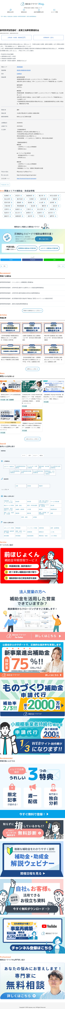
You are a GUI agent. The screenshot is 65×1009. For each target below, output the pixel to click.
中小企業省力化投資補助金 (55, 467)
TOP (2, 16)
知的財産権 (30, 535)
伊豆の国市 (53, 195)
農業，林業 (24, 517)
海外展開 (6, 535)
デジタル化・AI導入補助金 (32, 467)
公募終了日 (4, 126)
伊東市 (52, 209)
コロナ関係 (54, 535)
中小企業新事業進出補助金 (15, 472)
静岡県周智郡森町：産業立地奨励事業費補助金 (14, 304)
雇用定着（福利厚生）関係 (9, 532)
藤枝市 (6, 216)
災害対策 (41, 528)
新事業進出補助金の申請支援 (27, 248)
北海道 (29, 486)
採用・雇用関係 (55, 528)
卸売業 (29, 501)
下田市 (41, 216)
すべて (23, 455)
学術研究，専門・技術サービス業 (9, 509)
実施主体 (3, 109)
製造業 (18, 70)
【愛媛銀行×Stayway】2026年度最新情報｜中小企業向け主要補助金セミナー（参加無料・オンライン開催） (32, 425)
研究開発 (18, 535)
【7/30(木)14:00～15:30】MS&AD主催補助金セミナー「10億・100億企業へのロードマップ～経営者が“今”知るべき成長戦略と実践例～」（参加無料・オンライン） (32, 399)
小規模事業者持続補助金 (21, 467)
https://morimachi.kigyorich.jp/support (26, 178)
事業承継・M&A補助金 (44, 467)
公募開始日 (4, 122)
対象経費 (3, 77)
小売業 (29, 509)
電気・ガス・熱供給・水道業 (9, 513)
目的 (2, 73)
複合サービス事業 (9, 505)
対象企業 (3, 113)
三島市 (28, 209)
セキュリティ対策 (9, 528)
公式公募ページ (5, 178)
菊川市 (41, 195)
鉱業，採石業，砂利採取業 (44, 513)
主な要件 (3, 129)
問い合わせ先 (4, 175)
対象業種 (3, 70)
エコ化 (52, 532)
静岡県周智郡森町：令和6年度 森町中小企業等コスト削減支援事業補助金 (22, 287)
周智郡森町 (20, 67)
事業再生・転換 (43, 535)
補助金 (41, 455)
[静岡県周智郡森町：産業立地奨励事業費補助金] (61, 266)
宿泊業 (52, 505)
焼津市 (39, 213)
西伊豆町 (7, 202)
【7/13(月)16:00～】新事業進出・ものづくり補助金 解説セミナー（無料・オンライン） (10, 427)
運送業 (29, 70)
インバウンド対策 (32, 528)
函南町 (19, 202)
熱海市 (17, 209)
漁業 (52, 513)
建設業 (29, 513)
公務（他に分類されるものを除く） (44, 501)
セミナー (35, 455)
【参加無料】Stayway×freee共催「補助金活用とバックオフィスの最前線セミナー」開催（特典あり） (53, 397)
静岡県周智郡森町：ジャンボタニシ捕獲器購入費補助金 (16, 282)
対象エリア (4, 67)
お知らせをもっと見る (32, 439)
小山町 (41, 202)
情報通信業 (24, 70)
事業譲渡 (18, 528)
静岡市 (28, 213)
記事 (30, 455)
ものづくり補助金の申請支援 (49, 248)
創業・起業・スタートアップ (21, 532)
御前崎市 (29, 195)
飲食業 (17, 501)
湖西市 (55, 199)
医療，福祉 (19, 505)
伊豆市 (17, 195)
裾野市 (52, 216)
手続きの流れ (4, 171)
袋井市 (30, 216)
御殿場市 (18, 216)
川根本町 (7, 206)
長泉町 (30, 202)
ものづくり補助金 (9, 466)
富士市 (17, 213)
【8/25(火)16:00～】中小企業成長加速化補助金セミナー (10, 395)
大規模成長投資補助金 (26, 472)
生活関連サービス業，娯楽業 (44, 505)
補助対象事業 (4, 116)
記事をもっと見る (31, 369)
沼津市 (6, 209)
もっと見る (4, 489)
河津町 (31, 199)
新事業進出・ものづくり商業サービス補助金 (50, 473)
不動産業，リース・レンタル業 (8, 501)
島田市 (6, 213)
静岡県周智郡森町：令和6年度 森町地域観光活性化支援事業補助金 (20, 293)
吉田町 (52, 202)
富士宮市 (40, 209)
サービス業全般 (55, 501)
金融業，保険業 (20, 509)
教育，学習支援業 (32, 505)
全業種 (35, 517)
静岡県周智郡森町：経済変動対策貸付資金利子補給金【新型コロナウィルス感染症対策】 (26, 298)
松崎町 (6, 195)
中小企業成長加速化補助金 (38, 472)
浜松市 (55, 206)
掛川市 (50, 213)
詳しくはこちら (44, 239)
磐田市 (44, 206)
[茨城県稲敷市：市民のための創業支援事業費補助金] (3, 266)
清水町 (33, 206)
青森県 (41, 486)
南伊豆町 (43, 199)
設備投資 (19, 73)
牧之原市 (7, 199)
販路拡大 (41, 532)
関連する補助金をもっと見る (32, 310)
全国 (17, 486)
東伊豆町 (20, 199)
